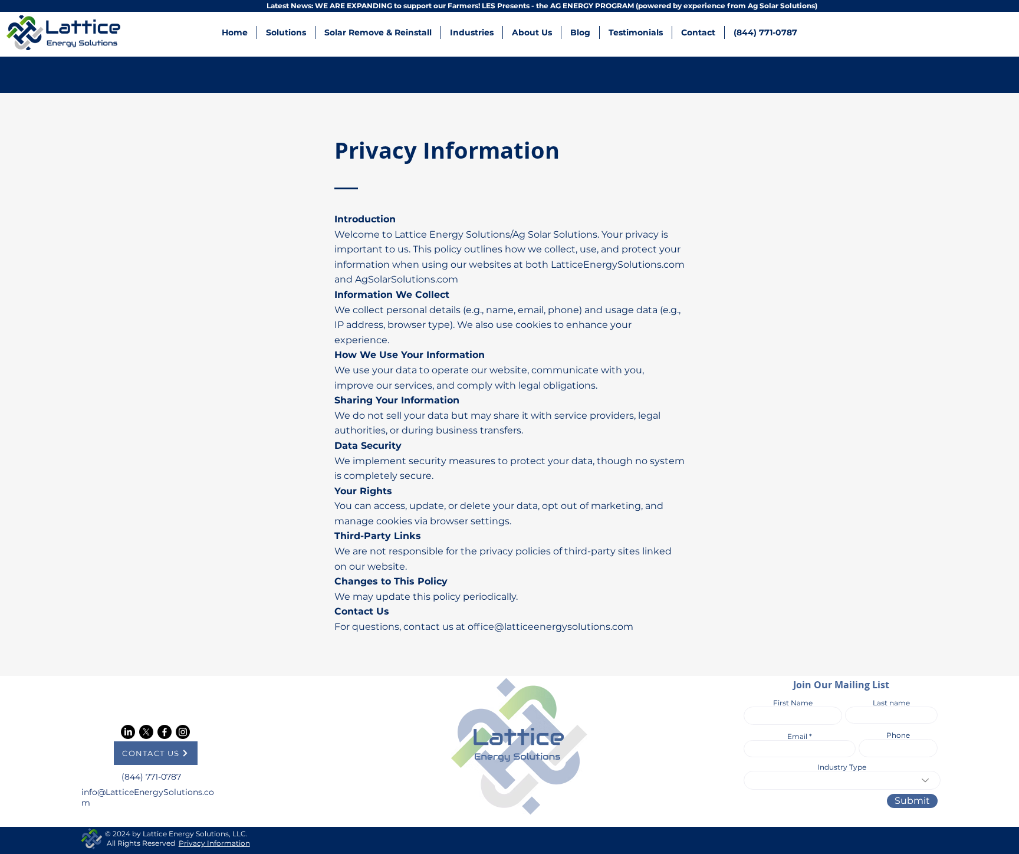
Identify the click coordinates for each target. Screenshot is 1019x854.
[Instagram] (183, 732)
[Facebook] (164, 732)
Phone (898, 735)
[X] (146, 732)
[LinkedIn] (128, 732)
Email (797, 736)
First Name (793, 703)
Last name (891, 703)
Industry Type (841, 767)
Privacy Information (214, 843)
